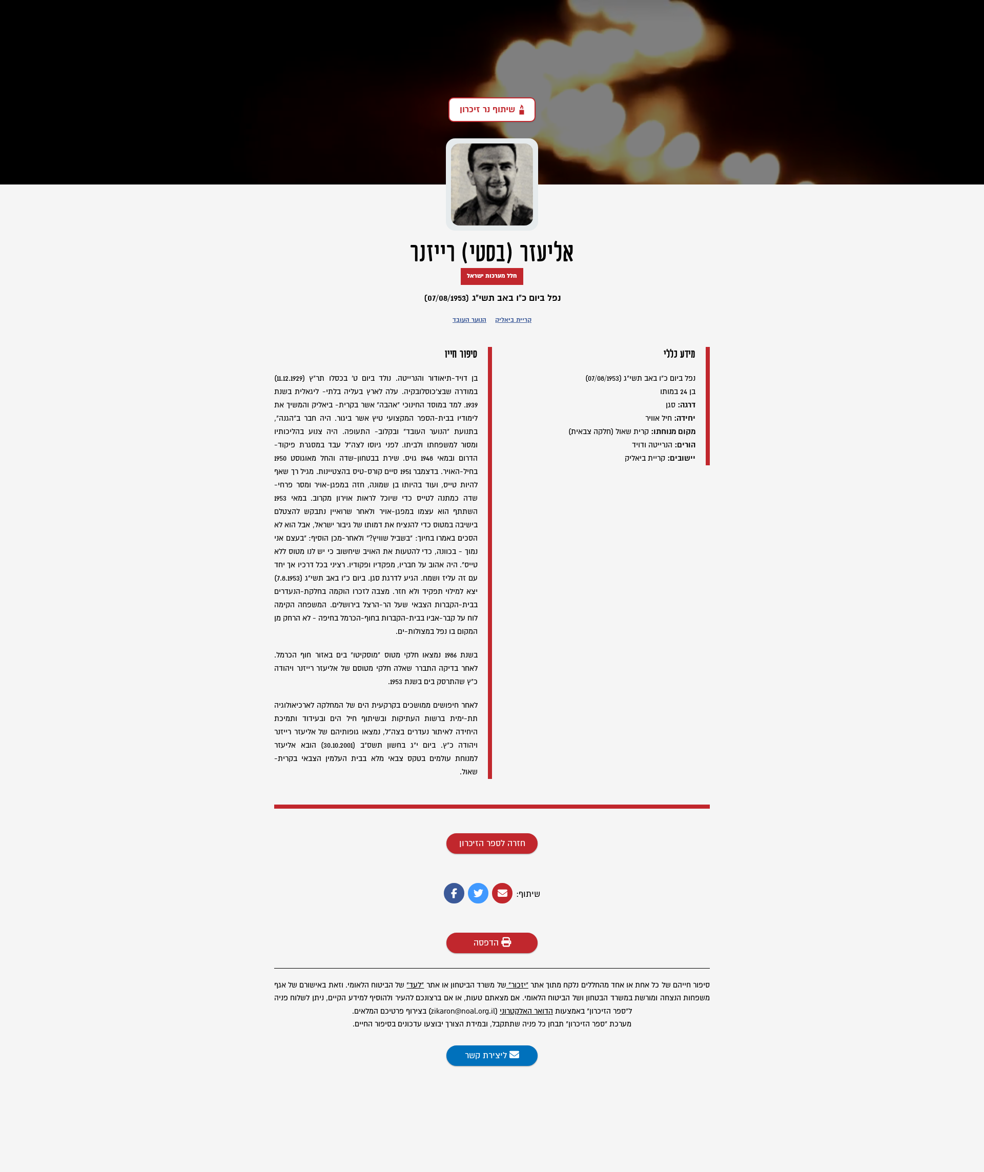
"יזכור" (518, 985)
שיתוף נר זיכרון (487, 109)
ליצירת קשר (487, 1055)
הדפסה (487, 943)
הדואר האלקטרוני (526, 1011)
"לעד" (415, 985)
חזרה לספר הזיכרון (492, 843)
